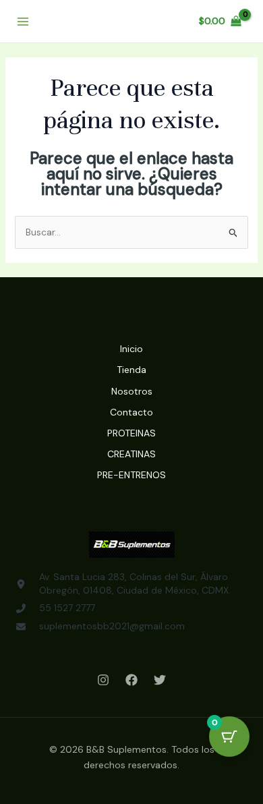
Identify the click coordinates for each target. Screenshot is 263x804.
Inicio (131, 349)
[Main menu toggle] (22, 21)
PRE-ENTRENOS (131, 475)
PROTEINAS (131, 433)
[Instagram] (103, 680)
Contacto (131, 412)
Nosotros (131, 391)
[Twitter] (160, 680)
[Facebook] (131, 680)
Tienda (131, 370)
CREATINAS (131, 454)
